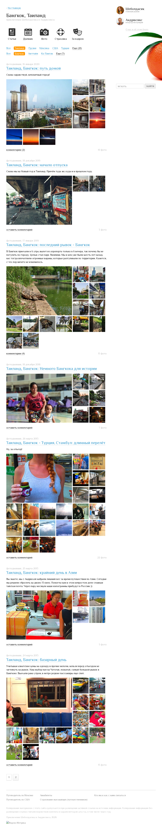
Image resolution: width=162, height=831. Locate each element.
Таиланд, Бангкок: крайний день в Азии (41, 572)
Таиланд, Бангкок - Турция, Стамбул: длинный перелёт (56, 442)
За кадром (78, 38)
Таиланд (19, 48)
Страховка (61, 38)
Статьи (12, 38)
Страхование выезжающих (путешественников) (63, 799)
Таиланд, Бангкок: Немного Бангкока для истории (51, 368)
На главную (14, 8)
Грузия (32, 48)
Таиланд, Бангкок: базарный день (36, 659)
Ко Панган (47, 53)
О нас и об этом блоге (137, 29)
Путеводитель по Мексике (19, 795)
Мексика (44, 48)
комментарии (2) (15, 149)
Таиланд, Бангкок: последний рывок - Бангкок (48, 244)
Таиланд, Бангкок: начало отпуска (37, 165)
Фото (44, 38)
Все (8, 48)
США (55, 48)
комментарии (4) (15, 353)
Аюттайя (33, 53)
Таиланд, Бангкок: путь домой (33, 68)
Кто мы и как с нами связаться (110, 795)
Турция (65, 48)
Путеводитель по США (18, 799)
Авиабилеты (46, 795)
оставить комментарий (19, 229)
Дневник (28, 38)
